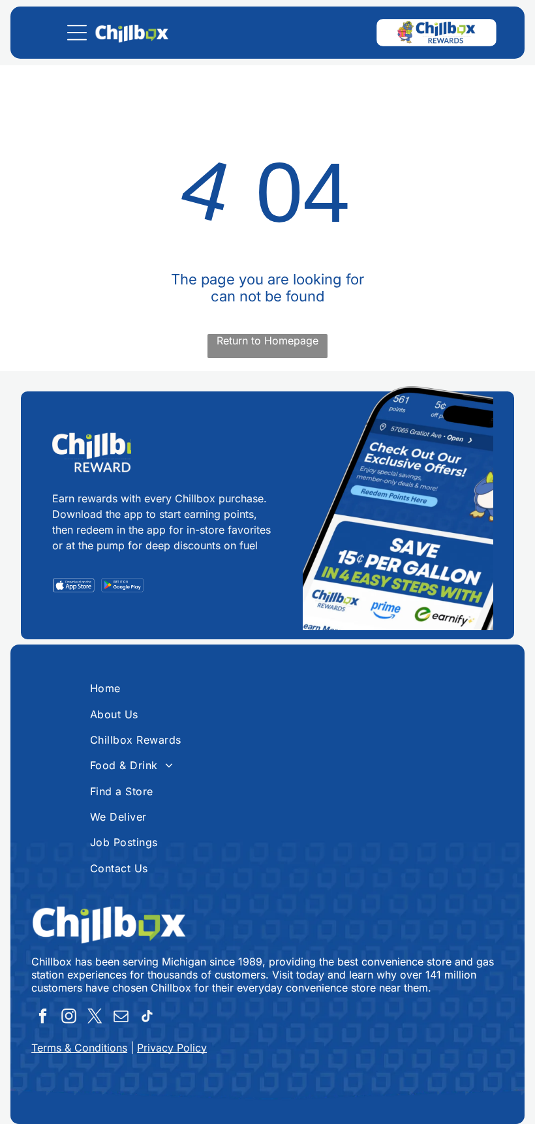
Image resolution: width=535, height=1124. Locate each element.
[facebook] (42, 1018)
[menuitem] (267, 688)
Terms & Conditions (79, 1047)
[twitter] (95, 1018)
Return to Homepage (267, 340)
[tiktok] (147, 1018)
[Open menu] (77, 32)
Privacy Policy (172, 1047)
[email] (121, 1018)
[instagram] (68, 1018)
